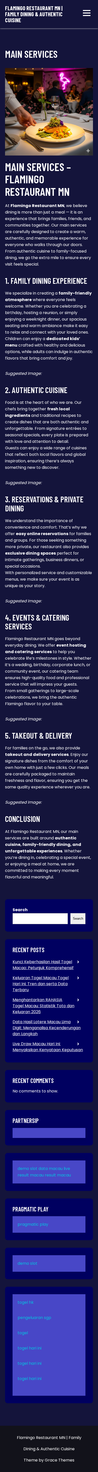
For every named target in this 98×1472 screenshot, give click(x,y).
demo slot (27, 1168)
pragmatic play (33, 1224)
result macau (58, 1175)
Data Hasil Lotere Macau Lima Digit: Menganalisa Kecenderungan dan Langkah (47, 1028)
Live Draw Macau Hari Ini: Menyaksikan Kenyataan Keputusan (48, 1047)
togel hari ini (29, 1348)
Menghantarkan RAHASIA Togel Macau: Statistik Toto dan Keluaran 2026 (43, 1006)
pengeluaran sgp (34, 1317)
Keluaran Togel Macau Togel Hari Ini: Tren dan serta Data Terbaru (41, 984)
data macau (50, 1168)
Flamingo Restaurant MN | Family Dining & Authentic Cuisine (34, 14)
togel (23, 1333)
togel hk (26, 1302)
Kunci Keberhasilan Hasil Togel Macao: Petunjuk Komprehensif (43, 965)
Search (20, 910)
